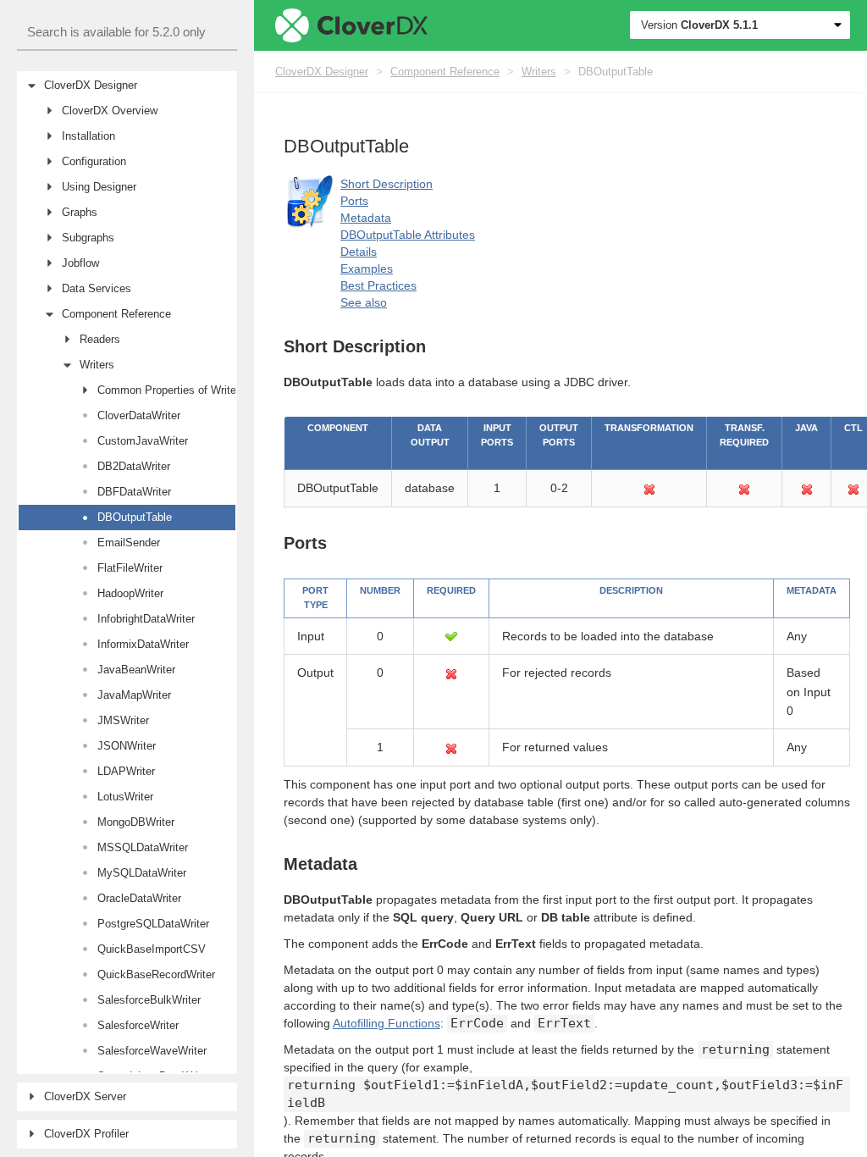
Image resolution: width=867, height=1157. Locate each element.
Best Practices (378, 285)
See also (363, 302)
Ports (354, 201)
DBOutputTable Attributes (407, 234)
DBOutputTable (615, 71)
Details (358, 251)
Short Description (386, 184)
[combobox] (127, 32)
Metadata (365, 217)
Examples (366, 268)
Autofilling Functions (386, 1023)
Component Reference (445, 71)
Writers (539, 71)
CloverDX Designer (321, 71)
